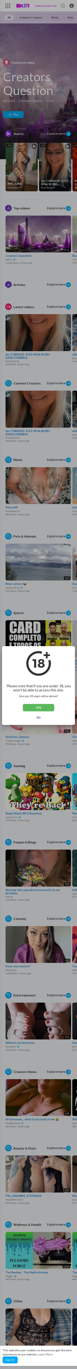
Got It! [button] (10, 1360)
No (39, 717)
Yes (38, 707)
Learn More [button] (45, 1354)
